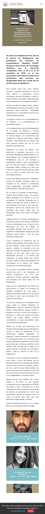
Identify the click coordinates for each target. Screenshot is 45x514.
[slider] (33, 439)
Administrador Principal (23, 40)
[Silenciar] (28, 439)
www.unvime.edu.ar (18, 511)
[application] (22, 439)
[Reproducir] (11, 438)
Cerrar (31, 511)
